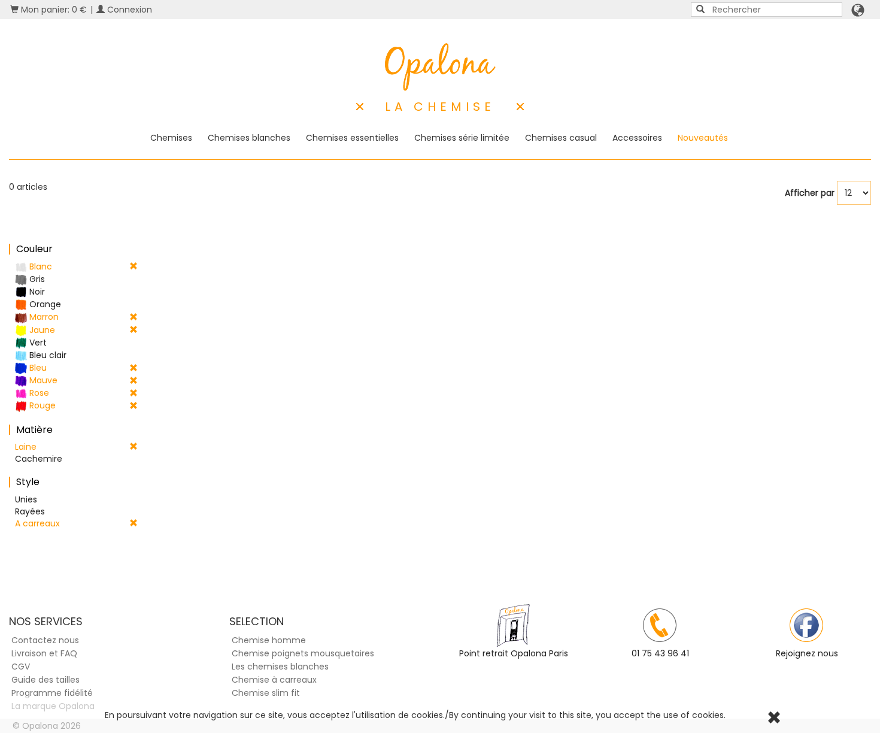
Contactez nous (45, 640)
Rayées (30, 511)
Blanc (39, 266)
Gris (36, 279)
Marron (43, 317)
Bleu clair (46, 355)
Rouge (41, 405)
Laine (26, 447)
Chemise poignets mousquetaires (303, 653)
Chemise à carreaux (274, 680)
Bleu (37, 368)
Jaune (41, 330)
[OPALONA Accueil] (440, 67)
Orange (44, 304)
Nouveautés (703, 138)
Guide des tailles (45, 680)
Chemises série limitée (461, 138)
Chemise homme (269, 640)
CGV (20, 667)
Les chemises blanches (280, 667)
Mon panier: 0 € (53, 10)
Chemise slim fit (266, 693)
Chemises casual (561, 138)
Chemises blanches (249, 138)
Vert (37, 343)
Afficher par (810, 193)
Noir (36, 292)
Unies (26, 499)
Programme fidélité (52, 693)
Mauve (42, 380)
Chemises (171, 138)
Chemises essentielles (352, 138)
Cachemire (38, 459)
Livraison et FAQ (44, 653)
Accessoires (637, 138)
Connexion (128, 10)
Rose (38, 393)
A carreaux (37, 523)
